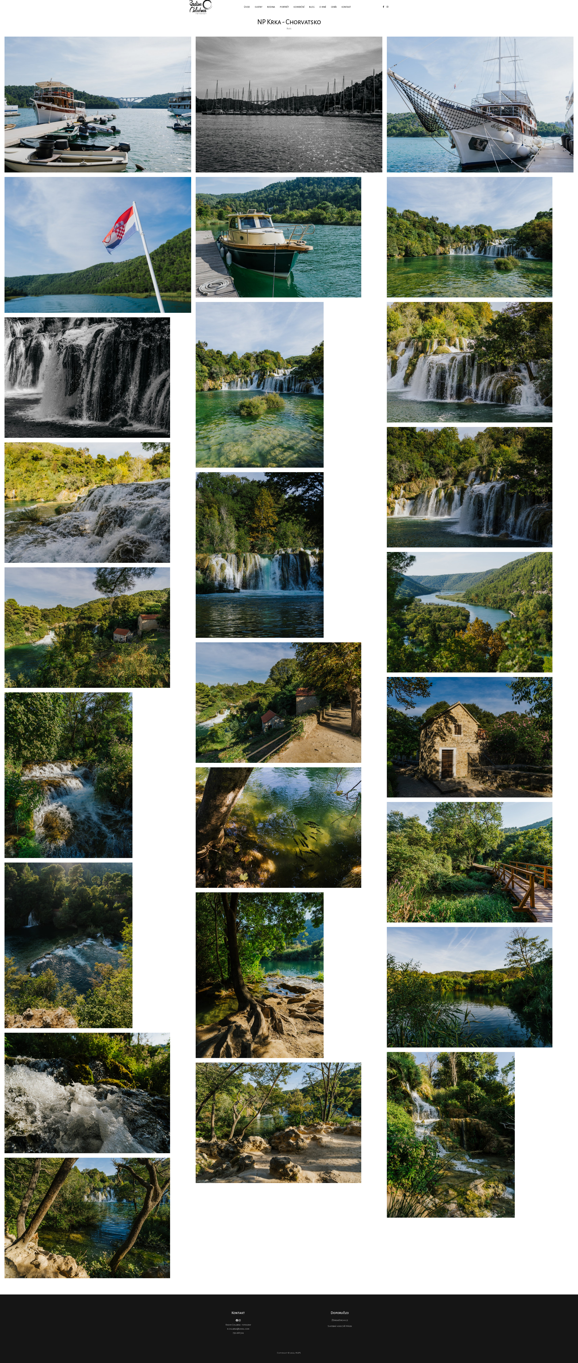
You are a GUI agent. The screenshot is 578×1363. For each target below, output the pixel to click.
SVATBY (258, 7)
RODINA (271, 7)
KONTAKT (346, 7)
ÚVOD (247, 7)
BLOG (312, 7)
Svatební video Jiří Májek (340, 1326)
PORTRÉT (284, 7)
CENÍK (334, 7)
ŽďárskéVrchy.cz (340, 1320)
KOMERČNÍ (299, 7)
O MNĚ (322, 7)
